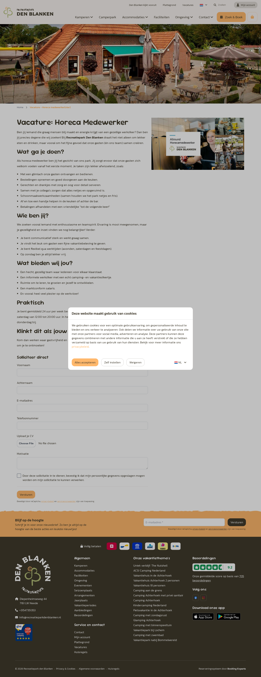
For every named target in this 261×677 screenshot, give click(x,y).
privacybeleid (80, 346)
